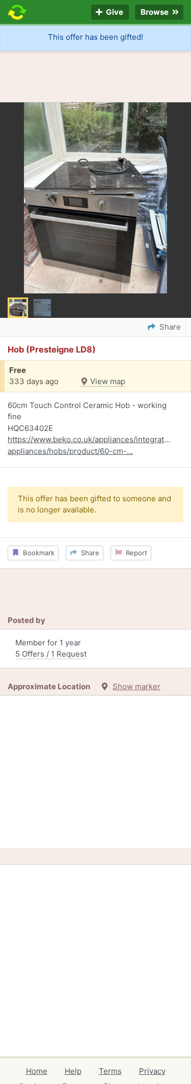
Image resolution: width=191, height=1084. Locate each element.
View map (106, 381)
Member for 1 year (51, 648)
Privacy (152, 1071)
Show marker (136, 686)
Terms (110, 1071)
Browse (155, 12)
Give (114, 12)
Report (134, 553)
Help (73, 1071)
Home (36, 1071)
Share (88, 553)
